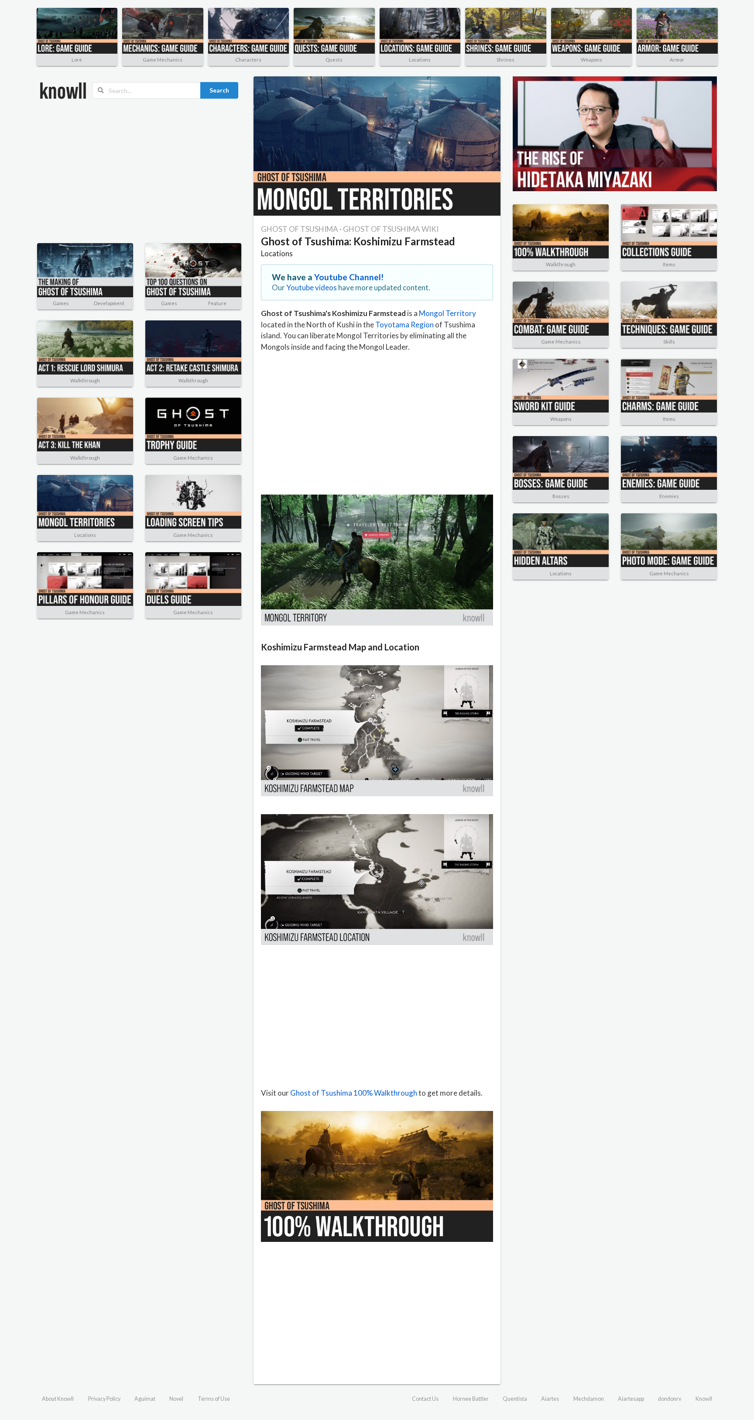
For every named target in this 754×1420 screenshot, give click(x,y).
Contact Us (425, 1399)
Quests (334, 59)
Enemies (669, 496)
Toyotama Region (404, 324)
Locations (420, 59)
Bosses (560, 496)
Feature (217, 303)
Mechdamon (588, 1399)
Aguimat (144, 1399)
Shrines (505, 59)
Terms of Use (214, 1399)
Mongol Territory (447, 313)
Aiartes (550, 1399)
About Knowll (58, 1399)
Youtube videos (311, 287)
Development (109, 303)
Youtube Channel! (349, 277)
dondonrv (669, 1399)
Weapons (591, 59)
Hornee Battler (471, 1399)
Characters (248, 59)
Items (669, 264)
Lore (77, 59)
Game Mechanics (162, 59)
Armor (677, 59)
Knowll (704, 1399)
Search (219, 90)
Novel (176, 1399)
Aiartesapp (631, 1399)
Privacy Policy (104, 1399)
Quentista (515, 1399)
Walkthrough (85, 380)
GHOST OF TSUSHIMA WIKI (391, 229)
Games (61, 303)
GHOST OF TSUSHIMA (299, 229)
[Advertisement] (139, 171)
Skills (669, 341)
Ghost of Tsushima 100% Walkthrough (353, 1092)
